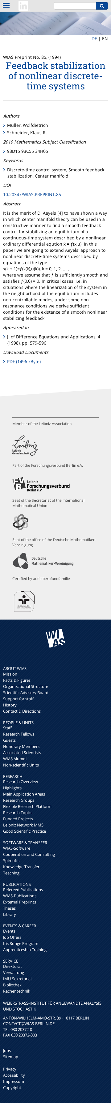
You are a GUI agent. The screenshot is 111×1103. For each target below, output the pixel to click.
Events (9, 931)
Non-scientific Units (21, 765)
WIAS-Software (16, 848)
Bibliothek (12, 985)
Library (9, 914)
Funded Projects (18, 819)
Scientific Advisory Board (25, 692)
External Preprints (19, 902)
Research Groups (18, 800)
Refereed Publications (23, 889)
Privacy (9, 1069)
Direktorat (12, 966)
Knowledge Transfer (21, 866)
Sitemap (10, 1056)
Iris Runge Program (20, 943)
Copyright (12, 1087)
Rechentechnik (16, 991)
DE (94, 38)
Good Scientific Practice (24, 831)
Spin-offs (11, 860)
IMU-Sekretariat (17, 978)
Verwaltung (13, 972)
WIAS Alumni (15, 759)
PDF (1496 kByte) (24, 361)
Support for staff (18, 699)
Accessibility (14, 1075)
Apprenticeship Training (25, 949)
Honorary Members (21, 746)
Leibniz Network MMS (23, 825)
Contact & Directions (22, 711)
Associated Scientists (22, 752)
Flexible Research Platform (27, 806)
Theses (9, 908)
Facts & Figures (17, 680)
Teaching (11, 873)
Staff (7, 728)
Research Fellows (18, 734)
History (10, 705)
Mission (10, 674)
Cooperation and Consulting (29, 854)
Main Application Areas (24, 794)
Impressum (13, 1081)
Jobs (7, 1050)
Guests (9, 740)
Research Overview (20, 781)
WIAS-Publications (19, 896)
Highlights (12, 788)
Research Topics (17, 812)
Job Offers (12, 937)
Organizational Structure (25, 686)
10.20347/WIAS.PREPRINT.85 (32, 194)
